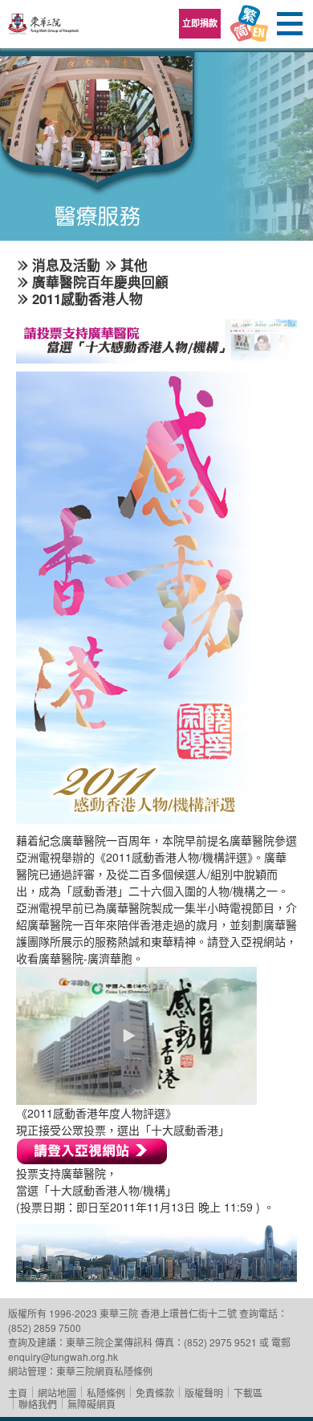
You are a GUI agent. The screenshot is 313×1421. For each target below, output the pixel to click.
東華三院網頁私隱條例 (104, 1371)
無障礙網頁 (91, 1404)
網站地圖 (57, 1392)
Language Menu (249, 24)
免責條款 (155, 1392)
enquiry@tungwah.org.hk (63, 1356)
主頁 (17, 1392)
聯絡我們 (37, 1404)
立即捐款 (199, 23)
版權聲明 (204, 1392)
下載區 (248, 1392)
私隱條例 (106, 1392)
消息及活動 (66, 264)
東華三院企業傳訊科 (109, 1342)
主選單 (289, 24)
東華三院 (44, 29)
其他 (134, 264)
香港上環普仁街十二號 (188, 1313)
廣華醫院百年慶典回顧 (100, 281)
